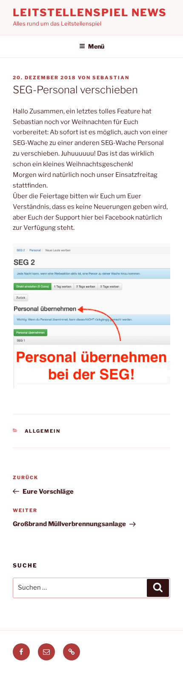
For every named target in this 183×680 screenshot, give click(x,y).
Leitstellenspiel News (90, 12)
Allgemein (43, 431)
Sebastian (110, 78)
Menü (96, 46)
